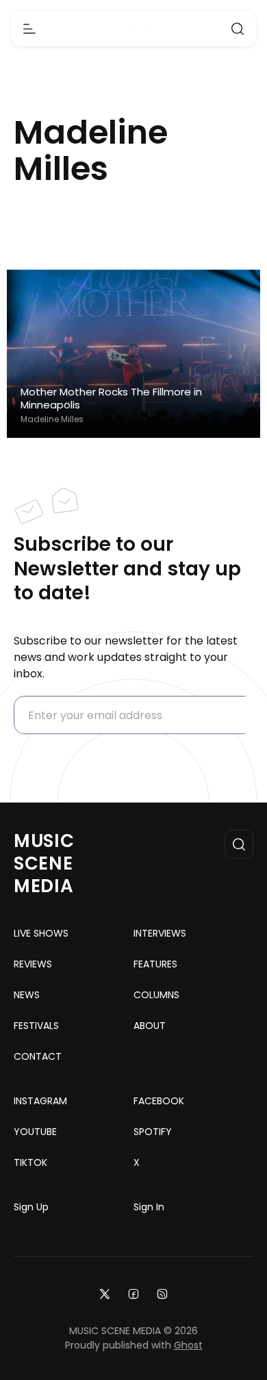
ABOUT (150, 1025)
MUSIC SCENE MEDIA (44, 863)
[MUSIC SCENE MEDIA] (133, 29)
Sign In (149, 1207)
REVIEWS (33, 964)
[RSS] (162, 1293)
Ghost (188, 1345)
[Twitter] (105, 1293)
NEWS (27, 995)
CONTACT (38, 1056)
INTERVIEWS (160, 933)
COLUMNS (156, 995)
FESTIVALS (36, 1025)
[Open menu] (29, 28)
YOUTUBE (35, 1131)
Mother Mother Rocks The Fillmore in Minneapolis (111, 398)
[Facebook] (133, 1293)
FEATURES (155, 964)
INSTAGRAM (40, 1101)
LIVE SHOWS (41, 933)
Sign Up (31, 1207)
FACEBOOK (159, 1101)
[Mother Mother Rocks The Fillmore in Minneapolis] (133, 354)
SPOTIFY (153, 1131)
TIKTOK (30, 1162)
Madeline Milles (52, 419)
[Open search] (238, 28)
